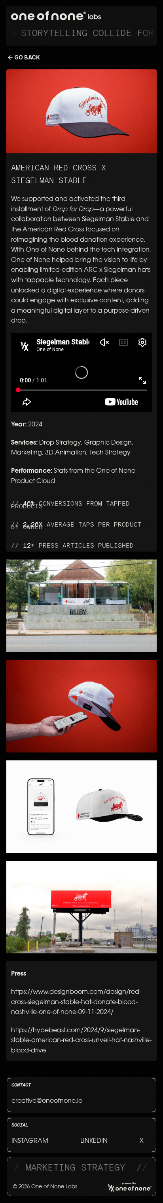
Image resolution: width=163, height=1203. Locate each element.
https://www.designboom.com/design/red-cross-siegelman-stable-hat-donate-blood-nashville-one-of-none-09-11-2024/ (76, 1002)
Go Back (27, 57)
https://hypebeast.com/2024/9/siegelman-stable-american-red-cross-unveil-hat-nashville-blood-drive (81, 1040)
